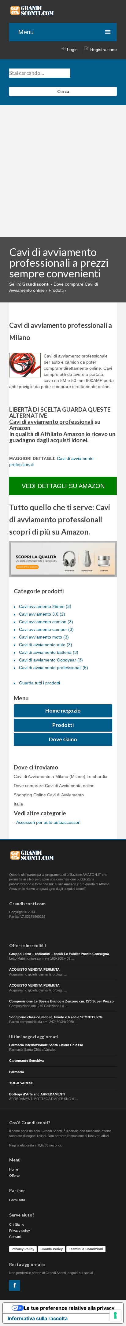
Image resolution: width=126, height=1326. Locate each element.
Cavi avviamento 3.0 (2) (42, 614)
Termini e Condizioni (86, 1249)
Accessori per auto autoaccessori (48, 822)
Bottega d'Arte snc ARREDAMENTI (37, 1094)
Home (13, 1169)
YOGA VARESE (21, 1083)
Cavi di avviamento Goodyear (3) (51, 659)
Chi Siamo (16, 1224)
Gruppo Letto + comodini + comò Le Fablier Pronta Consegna (59, 954)
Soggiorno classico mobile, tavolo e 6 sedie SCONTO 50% (55, 1017)
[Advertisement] (63, 171)
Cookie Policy (51, 1249)
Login (72, 49)
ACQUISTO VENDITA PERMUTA (34, 969)
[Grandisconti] (32, 13)
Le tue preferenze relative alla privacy (69, 1308)
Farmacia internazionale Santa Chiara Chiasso (46, 1045)
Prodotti (63, 725)
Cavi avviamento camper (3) (46, 629)
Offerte (14, 1175)
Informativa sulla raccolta (38, 1318)
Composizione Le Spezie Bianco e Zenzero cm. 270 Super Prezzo (61, 1001)
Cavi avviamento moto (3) (44, 637)
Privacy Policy (23, 1249)
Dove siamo (63, 739)
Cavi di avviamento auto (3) (45, 644)
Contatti (14, 1237)
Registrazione (103, 49)
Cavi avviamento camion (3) (46, 621)
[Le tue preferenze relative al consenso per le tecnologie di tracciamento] (115, 1315)
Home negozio (63, 710)
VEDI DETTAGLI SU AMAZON (63, 486)
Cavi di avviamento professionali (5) (53, 667)
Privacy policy (19, 1230)
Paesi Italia (17, 1200)
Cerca (63, 91)
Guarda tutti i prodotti (39, 682)
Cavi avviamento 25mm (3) (45, 606)
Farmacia (16, 1072)
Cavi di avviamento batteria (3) (48, 652)
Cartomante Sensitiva (26, 1060)
